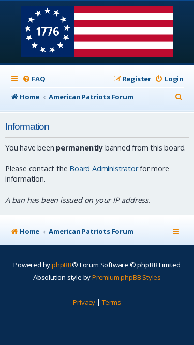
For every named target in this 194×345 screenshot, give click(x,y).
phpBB (62, 264)
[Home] (97, 33)
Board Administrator (103, 168)
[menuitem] (33, 78)
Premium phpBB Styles (126, 277)
